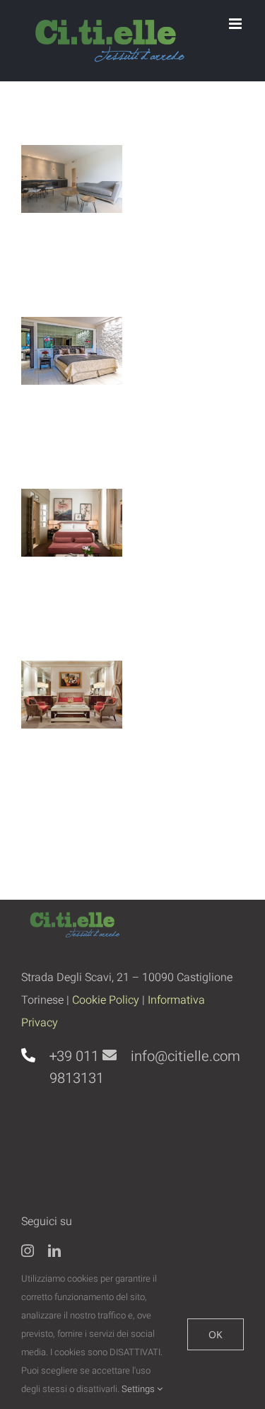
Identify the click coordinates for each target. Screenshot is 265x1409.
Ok (215, 1334)
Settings (139, 1389)
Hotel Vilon (69, 556)
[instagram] (27, 1250)
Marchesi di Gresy (69, 199)
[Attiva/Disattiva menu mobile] (236, 23)
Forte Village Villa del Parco (69, 357)
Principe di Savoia (69, 714)
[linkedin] (54, 1250)
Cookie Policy (105, 1000)
